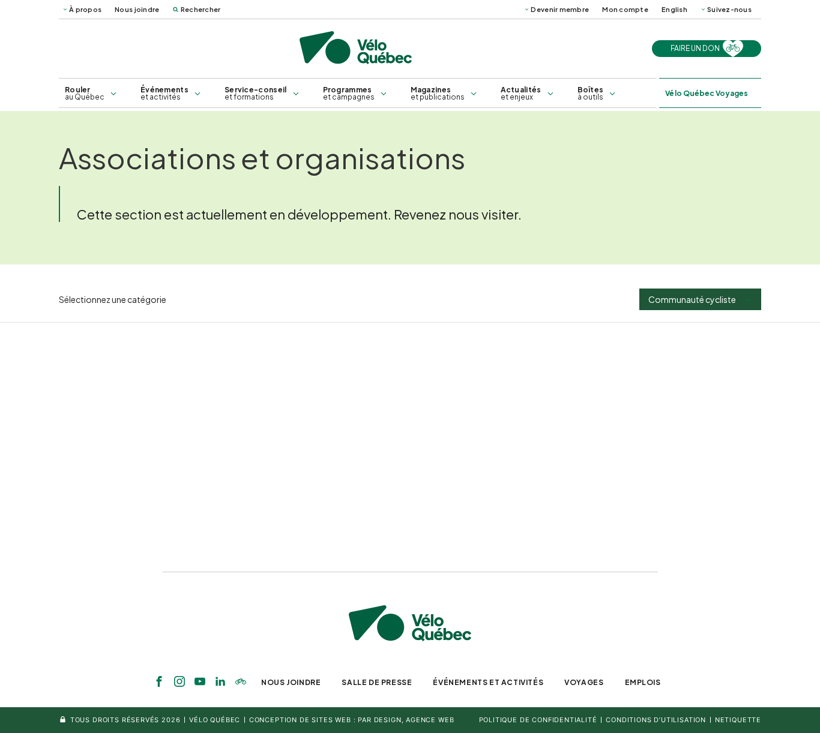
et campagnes (349, 93)
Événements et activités (488, 682)
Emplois (643, 682)
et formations (256, 93)
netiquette (738, 720)
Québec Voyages (706, 93)
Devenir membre (560, 9)
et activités (164, 93)
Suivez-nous (729, 9)
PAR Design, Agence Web (406, 720)
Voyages (583, 682)
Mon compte (625, 9)
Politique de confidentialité (538, 720)
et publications (438, 93)
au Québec (84, 93)
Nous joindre (137, 9)
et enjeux (521, 93)
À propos (85, 9)
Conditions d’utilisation (656, 720)
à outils (590, 93)
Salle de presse (377, 682)
